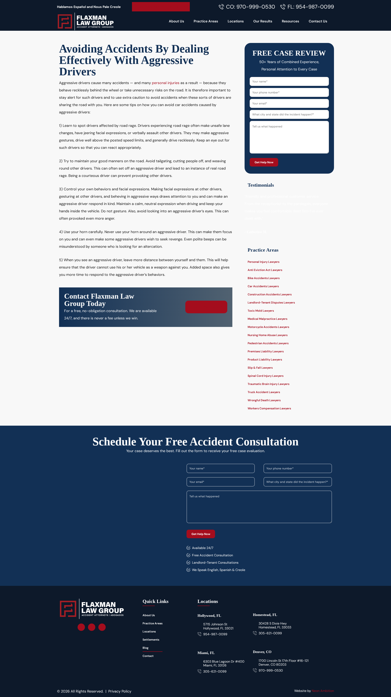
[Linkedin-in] (102, 627)
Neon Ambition (323, 691)
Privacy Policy (119, 691)
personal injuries (165, 82)
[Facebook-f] (81, 627)
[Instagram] (91, 627)
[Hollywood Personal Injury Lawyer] (85, 21)
